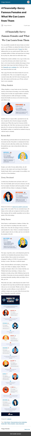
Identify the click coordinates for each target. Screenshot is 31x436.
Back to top (27, 429)
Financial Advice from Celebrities (19, 422)
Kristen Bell (4, 423)
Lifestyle (9, 419)
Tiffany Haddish (11, 423)
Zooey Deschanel (20, 423)
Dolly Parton (7, 422)
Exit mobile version (15, 434)
